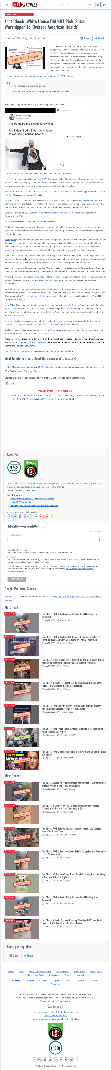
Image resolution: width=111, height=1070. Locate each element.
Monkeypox (10, 289)
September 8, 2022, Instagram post (45, 179)
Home (11, 971)
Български (17, 981)
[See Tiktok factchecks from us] (9, 516)
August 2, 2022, (15, 200)
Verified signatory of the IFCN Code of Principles (32, 498)
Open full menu (7, 4)
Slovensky (94, 981)
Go (89, 4)
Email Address (15, 535)
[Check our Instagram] (25, 516)
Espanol (43, 981)
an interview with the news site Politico (58, 213)
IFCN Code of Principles (40, 971)
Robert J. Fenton (45, 321)
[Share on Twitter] (13, 383)
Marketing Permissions (18, 550)
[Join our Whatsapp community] (30, 516)
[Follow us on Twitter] (36, 516)
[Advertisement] (55, 425)
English (30, 981)
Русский (80, 981)
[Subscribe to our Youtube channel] (41, 516)
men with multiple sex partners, (40, 296)
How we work (63, 971)
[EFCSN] (55, 1048)
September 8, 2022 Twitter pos (40, 277)
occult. (11, 243)
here (63, 271)
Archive (68, 975)
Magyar (55, 981)
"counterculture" (98, 259)
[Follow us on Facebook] (20, 516)
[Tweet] (103, 4)
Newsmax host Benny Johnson (79, 179)
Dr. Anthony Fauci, (77, 305)
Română (68, 981)
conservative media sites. (93, 271)
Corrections (54, 975)
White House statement (21, 305)
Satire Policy (79, 971)
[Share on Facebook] (7, 383)
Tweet (100, 38)
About (21, 971)
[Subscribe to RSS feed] (52, 516)
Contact (80, 975)
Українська (55, 984)
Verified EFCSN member (21, 502)
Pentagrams (10, 239)
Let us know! (31, 490)
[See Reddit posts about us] (46, 516)
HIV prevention (86, 200)
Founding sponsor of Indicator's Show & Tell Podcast (34, 505)
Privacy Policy (96, 971)
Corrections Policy (35, 975)
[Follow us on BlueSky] (14, 516)
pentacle (23, 259)
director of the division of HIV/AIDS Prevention (26, 342)
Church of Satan (80, 259)
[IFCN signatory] (55, 1032)
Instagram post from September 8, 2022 (47, 76)
